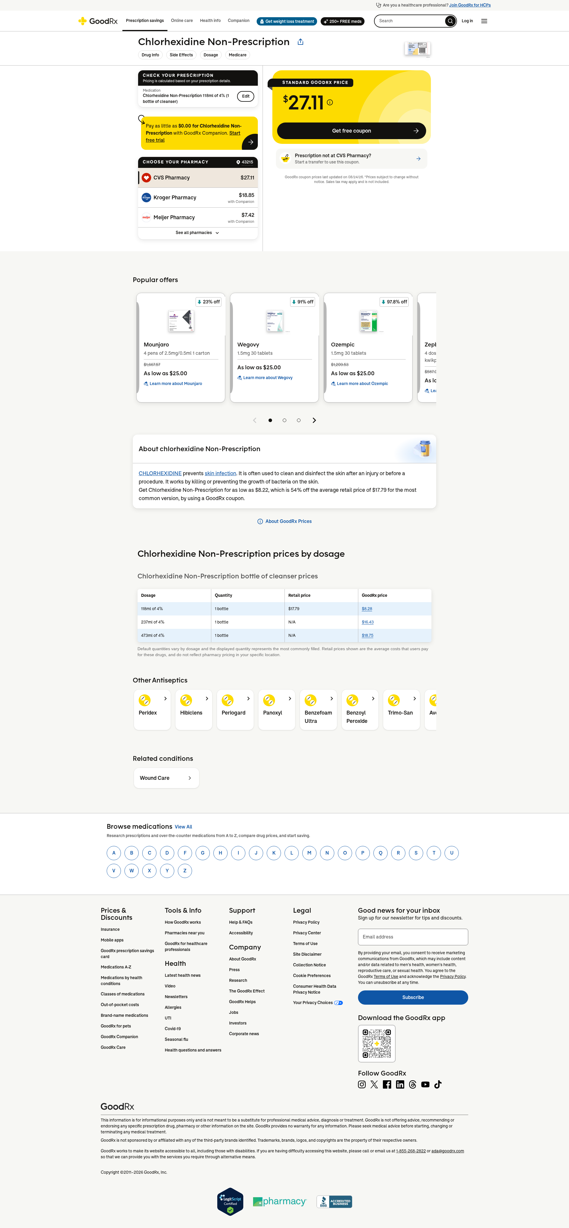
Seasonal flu (176, 1039)
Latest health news (183, 975)
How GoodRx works (183, 922)
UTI (168, 1018)
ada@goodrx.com (447, 1151)
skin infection (220, 473)
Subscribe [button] (435, 999)
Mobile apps (112, 940)
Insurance (110, 929)
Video (170, 986)
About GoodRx (242, 959)
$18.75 (367, 635)
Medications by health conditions (122, 980)
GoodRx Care (113, 1047)
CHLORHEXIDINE (160, 473)
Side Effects (181, 55)
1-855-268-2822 (411, 1151)
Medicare (238, 55)
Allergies (173, 1007)
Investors (238, 1023)
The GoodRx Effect (247, 991)
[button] (285, 21)
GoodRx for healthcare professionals (186, 946)
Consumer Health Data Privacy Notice (315, 989)
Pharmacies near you (184, 933)
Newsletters (176, 996)
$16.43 (368, 622)
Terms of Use (305, 943)
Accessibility (241, 933)
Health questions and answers (193, 1050)
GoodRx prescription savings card (128, 953)
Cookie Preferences (312, 975)
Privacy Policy (306, 922)
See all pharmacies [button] (194, 232)
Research (238, 980)
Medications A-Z (116, 967)
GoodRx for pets (116, 1026)
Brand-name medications (124, 1015)
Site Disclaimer (307, 954)
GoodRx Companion (119, 1036)
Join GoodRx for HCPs (470, 5)
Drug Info (150, 55)
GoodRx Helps (242, 1001)
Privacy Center (307, 933)
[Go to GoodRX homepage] (98, 21)
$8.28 (367, 608)
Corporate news (244, 1033)
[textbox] (413, 937)
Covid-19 (173, 1028)
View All (183, 827)
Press (234, 969)
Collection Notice (309, 965)
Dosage (211, 55)
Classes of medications (123, 994)
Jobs (233, 1012)
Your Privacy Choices (313, 1002)
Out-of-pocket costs (120, 1004)
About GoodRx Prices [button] (289, 521)
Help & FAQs (240, 922)
